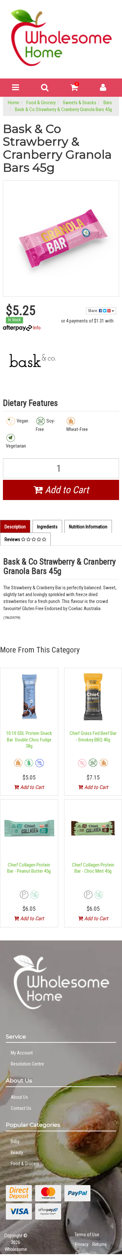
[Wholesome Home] (61, 37)
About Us (19, 1097)
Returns (99, 1244)
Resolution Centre (27, 1064)
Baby (15, 1141)
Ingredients (47, 526)
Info (37, 328)
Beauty (17, 1152)
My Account (22, 1052)
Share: (93, 310)
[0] (74, 89)
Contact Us (21, 1108)
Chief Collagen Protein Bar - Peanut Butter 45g (29, 868)
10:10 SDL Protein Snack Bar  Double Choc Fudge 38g (29, 739)
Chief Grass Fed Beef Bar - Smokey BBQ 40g (93, 736)
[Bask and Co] (32, 361)
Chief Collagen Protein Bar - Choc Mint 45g (93, 868)
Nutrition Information (88, 526)
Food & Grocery (25, 1163)
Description (15, 526)
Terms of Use (87, 1234)
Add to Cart (66, 489)
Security (82, 1254)
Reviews (13, 539)
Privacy (81, 1244)
